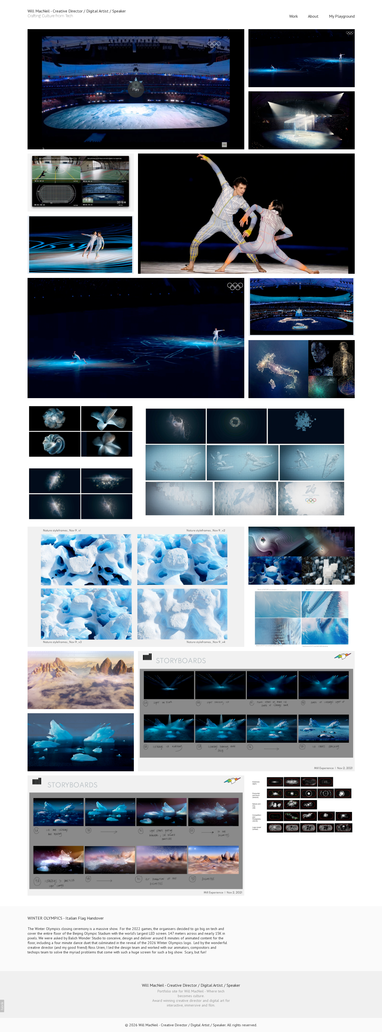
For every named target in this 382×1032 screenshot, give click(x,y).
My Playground (342, 16)
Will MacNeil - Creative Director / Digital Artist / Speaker (191, 985)
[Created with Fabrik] (2, 1006)
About (313, 16)
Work (293, 16)
